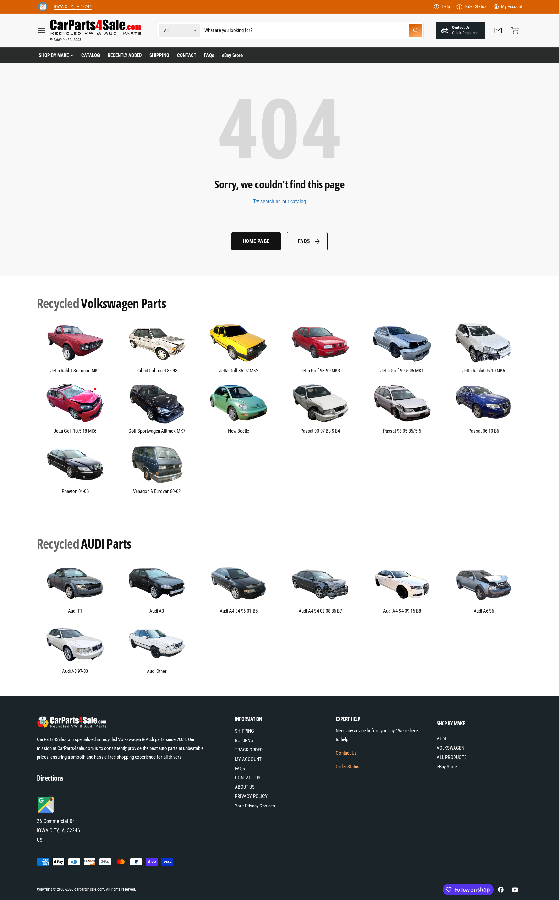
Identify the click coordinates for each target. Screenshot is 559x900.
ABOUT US (245, 787)
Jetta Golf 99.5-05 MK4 (401, 370)
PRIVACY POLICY (251, 796)
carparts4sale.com (89, 889)
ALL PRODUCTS (452, 757)
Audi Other (157, 671)
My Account (511, 6)
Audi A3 (156, 611)
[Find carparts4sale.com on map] (46, 812)
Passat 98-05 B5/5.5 (402, 431)
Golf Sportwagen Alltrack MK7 (156, 431)
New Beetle (238, 431)
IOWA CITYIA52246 (72, 6)
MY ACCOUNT (248, 759)
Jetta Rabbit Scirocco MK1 (75, 370)
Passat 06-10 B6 (483, 431)
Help (446, 6)
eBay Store (447, 767)
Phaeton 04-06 (75, 491)
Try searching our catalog (279, 201)
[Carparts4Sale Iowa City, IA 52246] (43, 6)
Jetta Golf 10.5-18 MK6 (75, 431)
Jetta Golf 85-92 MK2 (238, 370)
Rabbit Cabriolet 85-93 (156, 370)
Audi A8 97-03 (75, 671)
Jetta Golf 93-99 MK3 (320, 370)
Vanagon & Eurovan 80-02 (157, 491)
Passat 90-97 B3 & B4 (320, 431)
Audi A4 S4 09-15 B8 (402, 611)
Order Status (475, 6)
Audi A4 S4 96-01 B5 (238, 611)
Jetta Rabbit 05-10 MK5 (483, 370)
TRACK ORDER (249, 750)
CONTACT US (247, 778)
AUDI (441, 739)
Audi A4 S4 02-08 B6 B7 (320, 611)
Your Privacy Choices (255, 806)
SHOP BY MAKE (54, 55)
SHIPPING (244, 731)
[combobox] (313, 30)
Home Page (256, 241)
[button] (41, 30)
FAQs (304, 241)
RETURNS (244, 740)
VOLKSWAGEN (450, 748)
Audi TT (75, 611)
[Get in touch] (498, 30)
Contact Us (346, 753)
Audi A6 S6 (484, 611)
